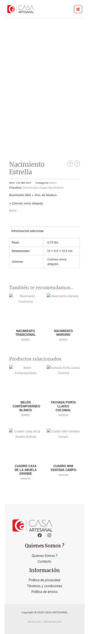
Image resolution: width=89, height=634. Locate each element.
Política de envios (44, 592)
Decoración (30, 187)
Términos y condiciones (44, 586)
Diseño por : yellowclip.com (45, 621)
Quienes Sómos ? (45, 556)
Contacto (44, 561)
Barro (53, 182)
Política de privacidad (44, 580)
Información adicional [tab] (27, 231)
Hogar (43, 187)
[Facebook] (40, 535)
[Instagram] (49, 535)
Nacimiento (56, 187)
